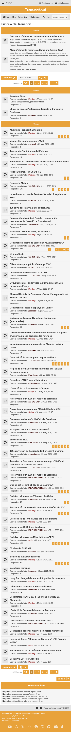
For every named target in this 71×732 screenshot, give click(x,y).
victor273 (32, 267)
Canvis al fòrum (18, 96)
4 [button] (42, 83)
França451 (32, 201)
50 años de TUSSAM (20, 548)
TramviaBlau (33, 224)
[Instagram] (42, 727)
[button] (26, 83)
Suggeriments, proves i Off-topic (31, 102)
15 (68, 249)
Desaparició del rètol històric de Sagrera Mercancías (36, 631)
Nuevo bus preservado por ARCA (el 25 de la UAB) (35, 409)
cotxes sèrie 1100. (19, 439)
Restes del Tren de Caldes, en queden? (30, 231)
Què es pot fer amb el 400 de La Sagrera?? (31, 485)
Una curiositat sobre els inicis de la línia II (31, 620)
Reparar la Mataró (19, 183)
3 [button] (38, 83)
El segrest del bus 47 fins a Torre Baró (29, 429)
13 (60, 249)
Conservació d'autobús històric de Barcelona (33, 419)
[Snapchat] (29, 727)
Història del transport (16, 24)
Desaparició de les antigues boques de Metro (33, 357)
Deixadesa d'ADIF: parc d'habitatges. (28, 380)
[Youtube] (10, 727)
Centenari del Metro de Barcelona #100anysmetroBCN (37, 243)
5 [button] (46, 83)
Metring (31, 99)
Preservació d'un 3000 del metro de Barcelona (33, 398)
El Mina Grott (16, 254)
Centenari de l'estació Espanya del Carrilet (31, 307)
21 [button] (52, 83)
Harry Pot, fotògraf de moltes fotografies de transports (37, 578)
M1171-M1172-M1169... (37, 478)
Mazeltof (21, 718)
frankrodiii (32, 590)
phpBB (15, 713)
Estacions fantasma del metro (25, 556)
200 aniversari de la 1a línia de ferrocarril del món (35, 650)
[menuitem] (8, 3)
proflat (8, 718)
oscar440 (32, 350)
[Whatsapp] (16, 727)
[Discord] (56, 727)
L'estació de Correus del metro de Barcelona (32, 610)
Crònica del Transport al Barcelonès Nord (31, 586)
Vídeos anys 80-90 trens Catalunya (27, 527)
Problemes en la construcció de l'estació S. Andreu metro (39, 161)
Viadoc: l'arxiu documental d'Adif (27, 141)
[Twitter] (22, 727)
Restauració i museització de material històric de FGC (37, 507)
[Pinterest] (36, 727)
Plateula (31, 175)
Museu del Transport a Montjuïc (26, 130)
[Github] (48, 727)
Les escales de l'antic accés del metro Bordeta (33, 519)
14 (64, 249)
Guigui (31, 392)
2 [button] (35, 83)
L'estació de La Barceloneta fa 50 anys (29, 388)
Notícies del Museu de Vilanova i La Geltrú (31, 496)
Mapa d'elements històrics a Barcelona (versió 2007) (36, 50)
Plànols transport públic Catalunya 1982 (30, 264)
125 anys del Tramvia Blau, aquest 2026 (30, 208)
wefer (30, 540)
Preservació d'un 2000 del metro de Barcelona (33, 475)
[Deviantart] (62, 727)
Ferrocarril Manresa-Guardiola (25, 172)
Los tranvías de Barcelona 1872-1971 (28, 272)
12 (56, 249)
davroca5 (32, 144)
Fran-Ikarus (33, 375)
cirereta (31, 115)
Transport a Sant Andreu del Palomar (29, 151)
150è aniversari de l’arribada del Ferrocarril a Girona (36, 451)
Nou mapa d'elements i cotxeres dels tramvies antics (37, 36)
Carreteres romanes (20, 568)
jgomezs (32, 311)
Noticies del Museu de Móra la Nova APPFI (32, 537)
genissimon (33, 383)
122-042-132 (33, 186)
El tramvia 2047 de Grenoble (24, 659)
